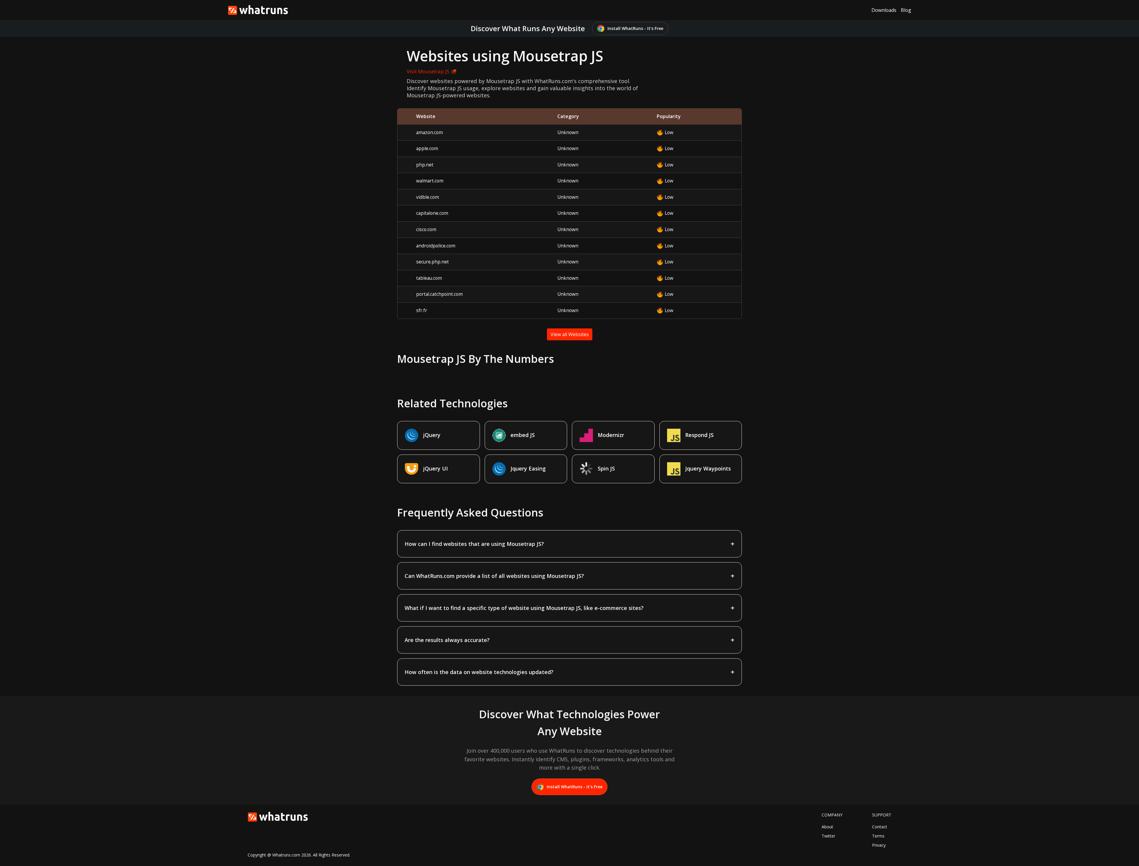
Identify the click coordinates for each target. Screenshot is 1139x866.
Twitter (828, 836)
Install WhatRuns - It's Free (635, 28)
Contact (879, 827)
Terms (878, 836)
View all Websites (570, 334)
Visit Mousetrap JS (428, 71)
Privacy (879, 845)
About (827, 827)
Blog (906, 10)
